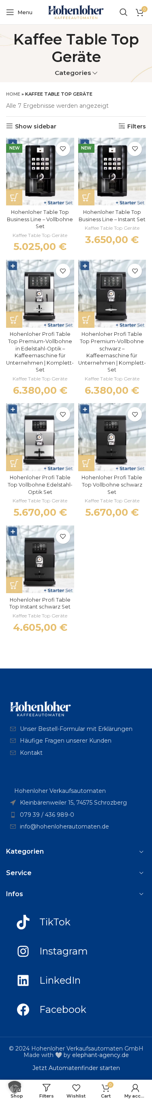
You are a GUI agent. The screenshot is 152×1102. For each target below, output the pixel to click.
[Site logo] (76, 11)
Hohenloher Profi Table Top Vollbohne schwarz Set (111, 484)
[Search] (124, 12)
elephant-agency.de (100, 1055)
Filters (136, 126)
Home (13, 94)
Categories (73, 73)
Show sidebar (35, 126)
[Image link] (40, 708)
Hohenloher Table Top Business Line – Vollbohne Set (40, 219)
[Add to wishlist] (63, 149)
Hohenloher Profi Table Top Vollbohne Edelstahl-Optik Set (40, 484)
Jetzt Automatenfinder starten (76, 1068)
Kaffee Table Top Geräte (40, 235)
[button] (14, 197)
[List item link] (76, 728)
